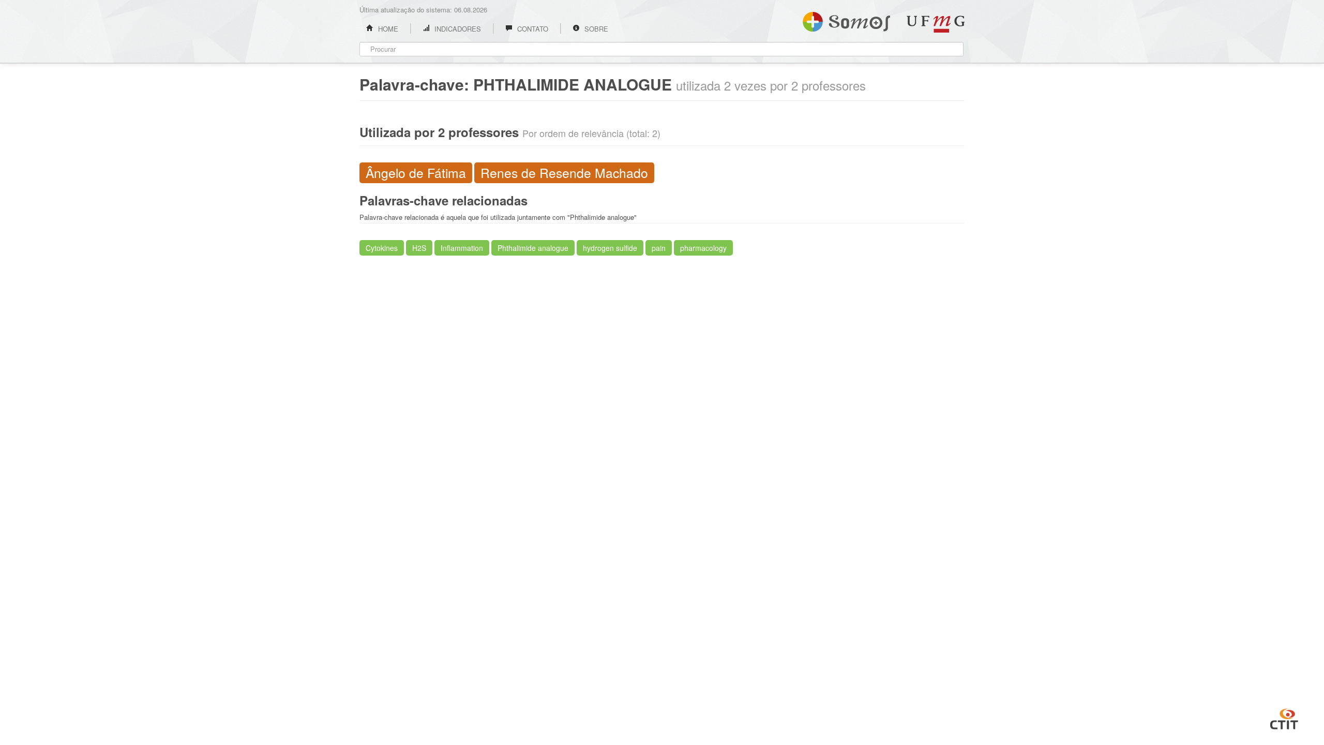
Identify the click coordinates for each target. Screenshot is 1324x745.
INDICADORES (456, 29)
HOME (387, 29)
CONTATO (531, 29)
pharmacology (703, 248)
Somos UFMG (846, 19)
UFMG (936, 24)
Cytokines (382, 248)
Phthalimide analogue (533, 248)
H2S (419, 248)
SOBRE (595, 29)
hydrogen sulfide (610, 248)
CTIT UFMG (1284, 717)
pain (659, 248)
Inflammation (462, 248)
